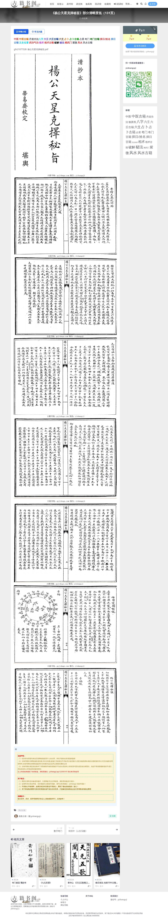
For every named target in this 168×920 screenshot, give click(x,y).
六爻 (137, 127)
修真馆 (132, 122)
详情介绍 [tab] (22, 31)
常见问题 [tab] (38, 31)
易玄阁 (79, 3)
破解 (131, 147)
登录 (154, 4)
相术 (141, 141)
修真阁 (89, 3)
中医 (128, 116)
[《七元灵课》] (51, 860)
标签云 (60, 3)
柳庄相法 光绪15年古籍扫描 (106, 883)
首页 (52, 3)
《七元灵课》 (46, 882)
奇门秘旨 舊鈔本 (19, 882)
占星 (138, 132)
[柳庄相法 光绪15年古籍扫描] (107, 860)
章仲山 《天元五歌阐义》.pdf (79, 883)
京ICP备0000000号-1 (76, 915)
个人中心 (64, 899)
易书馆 (70, 3)
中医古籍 (139, 116)
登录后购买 (141, 46)
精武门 (146, 147)
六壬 (147, 122)
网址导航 (64, 905)
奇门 (144, 132)
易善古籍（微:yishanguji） (30, 816)
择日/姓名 (139, 137)
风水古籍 (22, 810)
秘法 (139, 146)
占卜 (144, 126)
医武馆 (98, 3)
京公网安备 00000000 (91, 915)
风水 (133, 152)
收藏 (114, 816)
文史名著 (135, 142)
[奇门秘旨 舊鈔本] (23, 860)
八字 (140, 121)
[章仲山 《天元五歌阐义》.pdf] (79, 860)
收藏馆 (107, 3)
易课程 (120, 3)
